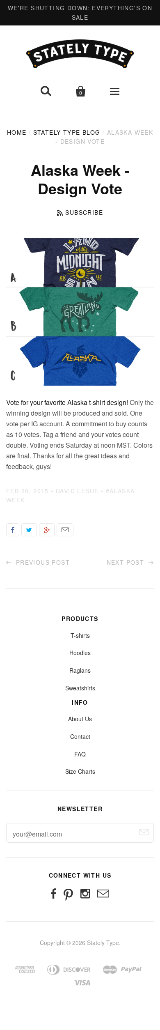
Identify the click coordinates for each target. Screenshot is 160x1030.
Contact (80, 736)
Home (17, 132)
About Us (80, 719)
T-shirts (80, 635)
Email (65, 529)
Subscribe (84, 212)
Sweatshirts (80, 688)
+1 (47, 529)
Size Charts (80, 771)
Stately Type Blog (67, 132)
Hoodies (80, 652)
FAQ (80, 754)
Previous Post (42, 562)
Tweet (29, 529)
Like (12, 529)
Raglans (80, 670)
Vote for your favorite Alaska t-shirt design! (67, 402)
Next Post (126, 562)
